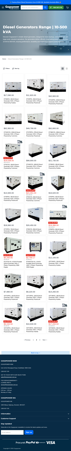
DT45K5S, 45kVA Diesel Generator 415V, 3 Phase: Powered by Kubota (56, 166)
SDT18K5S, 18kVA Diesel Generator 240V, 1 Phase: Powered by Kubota (56, 297)
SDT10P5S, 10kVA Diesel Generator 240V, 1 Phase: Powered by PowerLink (11, 297)
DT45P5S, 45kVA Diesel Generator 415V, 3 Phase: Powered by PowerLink (11, 198)
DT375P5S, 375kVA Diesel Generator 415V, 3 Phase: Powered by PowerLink (34, 134)
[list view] (67, 69)
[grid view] (63, 69)
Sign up (29, 432)
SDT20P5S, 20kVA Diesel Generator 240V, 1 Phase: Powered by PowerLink (11, 329)
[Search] (45, 7)
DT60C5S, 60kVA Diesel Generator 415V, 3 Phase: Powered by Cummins (34, 198)
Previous (27, 340)
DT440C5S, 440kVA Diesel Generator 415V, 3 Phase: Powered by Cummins (34, 166)
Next (44, 340)
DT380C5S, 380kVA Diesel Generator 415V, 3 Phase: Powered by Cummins (57, 134)
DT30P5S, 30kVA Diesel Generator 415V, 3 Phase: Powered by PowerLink (34, 100)
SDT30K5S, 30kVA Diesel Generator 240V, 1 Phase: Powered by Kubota (56, 329)
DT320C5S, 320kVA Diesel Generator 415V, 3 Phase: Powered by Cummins (12, 134)
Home (4, 59)
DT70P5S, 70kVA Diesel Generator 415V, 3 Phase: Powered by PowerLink (11, 231)
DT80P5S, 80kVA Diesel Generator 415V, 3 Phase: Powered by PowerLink (56, 231)
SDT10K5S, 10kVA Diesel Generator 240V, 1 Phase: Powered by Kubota (56, 263)
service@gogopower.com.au (9, 384)
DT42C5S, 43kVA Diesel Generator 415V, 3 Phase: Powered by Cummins (11, 166)
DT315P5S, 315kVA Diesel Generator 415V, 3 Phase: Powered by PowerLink (57, 101)
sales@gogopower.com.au (8, 377)
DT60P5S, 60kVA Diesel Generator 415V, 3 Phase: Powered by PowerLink (56, 198)
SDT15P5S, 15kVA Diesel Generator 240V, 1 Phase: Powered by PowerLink (34, 297)
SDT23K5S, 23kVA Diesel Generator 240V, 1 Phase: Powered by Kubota (34, 329)
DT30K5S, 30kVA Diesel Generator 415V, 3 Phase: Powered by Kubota (11, 100)
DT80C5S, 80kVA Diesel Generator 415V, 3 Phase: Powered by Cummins (34, 231)
